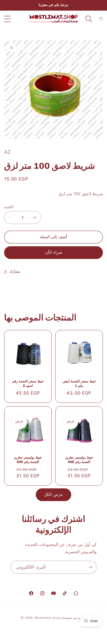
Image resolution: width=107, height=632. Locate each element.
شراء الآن (53, 252)
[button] (7, 19)
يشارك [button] (14, 271)
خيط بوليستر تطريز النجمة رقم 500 (28, 459)
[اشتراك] (90, 567)
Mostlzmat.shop (47, 618)
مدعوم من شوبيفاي (73, 618)
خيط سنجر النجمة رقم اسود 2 (28, 383)
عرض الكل (53, 494)
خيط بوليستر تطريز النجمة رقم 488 (79, 459)
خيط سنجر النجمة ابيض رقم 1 (79, 383)
